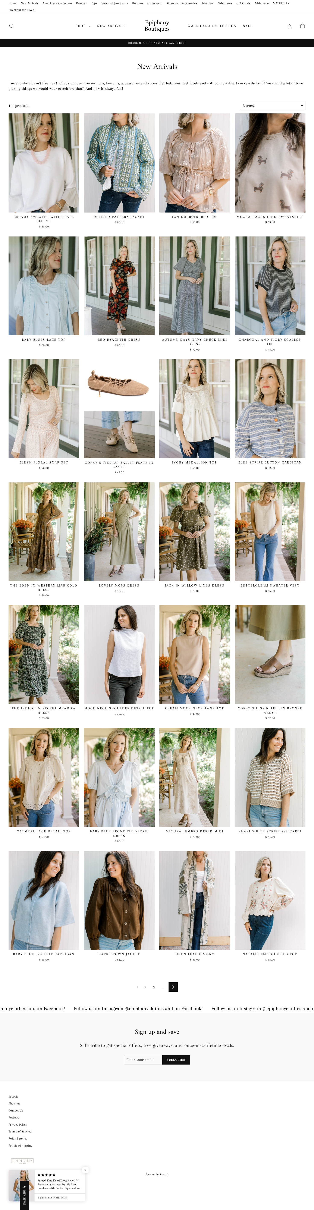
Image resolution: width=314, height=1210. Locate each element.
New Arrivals (29, 3)
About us (15, 1103)
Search (13, 1096)
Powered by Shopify (157, 1174)
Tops (94, 3)
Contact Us (16, 1110)
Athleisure (262, 3)
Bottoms (137, 3)
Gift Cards (243, 3)
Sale (248, 26)
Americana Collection (57, 3)
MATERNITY (281, 3)
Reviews (14, 1117)
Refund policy (18, 1138)
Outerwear (154, 3)
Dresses (81, 3)
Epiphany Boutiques (157, 26)
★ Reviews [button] (24, 1195)
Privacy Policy (18, 1124)
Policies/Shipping (20, 1145)
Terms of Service (20, 1131)
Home (13, 3)
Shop (82, 26)
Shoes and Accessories (181, 3)
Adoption (207, 3)
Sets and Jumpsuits (115, 3)
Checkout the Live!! (22, 10)
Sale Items (225, 3)
